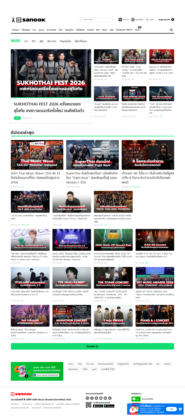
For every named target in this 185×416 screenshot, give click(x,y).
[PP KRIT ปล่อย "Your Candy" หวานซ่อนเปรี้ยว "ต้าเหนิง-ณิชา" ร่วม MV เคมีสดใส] (134, 56)
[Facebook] (87, 398)
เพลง (71, 363)
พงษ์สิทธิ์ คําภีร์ (107, 369)
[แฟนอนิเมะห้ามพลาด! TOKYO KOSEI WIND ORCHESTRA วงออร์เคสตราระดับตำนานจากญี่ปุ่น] (113, 202)
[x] (92, 398)
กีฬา (60, 29)
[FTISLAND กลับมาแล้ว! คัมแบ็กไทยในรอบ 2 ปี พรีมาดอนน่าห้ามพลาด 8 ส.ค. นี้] (30, 278)
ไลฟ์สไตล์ (80, 29)
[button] (81, 19)
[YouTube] (101, 398)
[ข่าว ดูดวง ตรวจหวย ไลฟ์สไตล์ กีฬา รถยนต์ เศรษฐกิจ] (28, 19)
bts (157, 363)
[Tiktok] (110, 398)
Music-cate (136, 187)
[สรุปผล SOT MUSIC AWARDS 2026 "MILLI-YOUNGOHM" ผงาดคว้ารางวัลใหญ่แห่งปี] (155, 278)
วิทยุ (80, 363)
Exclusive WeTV (124, 29)
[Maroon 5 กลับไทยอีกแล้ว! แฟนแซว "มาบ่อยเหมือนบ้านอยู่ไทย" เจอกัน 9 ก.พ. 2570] (161, 56)
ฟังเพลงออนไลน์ (105, 363)
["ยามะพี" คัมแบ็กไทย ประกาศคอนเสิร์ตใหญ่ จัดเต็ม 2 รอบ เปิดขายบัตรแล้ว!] (106, 93)
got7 (94, 369)
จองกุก (167, 363)
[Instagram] (96, 398)
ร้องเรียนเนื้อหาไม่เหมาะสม (44, 404)
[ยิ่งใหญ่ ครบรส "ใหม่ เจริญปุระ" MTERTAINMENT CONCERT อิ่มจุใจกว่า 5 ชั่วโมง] (30, 316)
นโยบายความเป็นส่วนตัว (20, 407)
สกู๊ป (146, 263)
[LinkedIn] (105, 398)
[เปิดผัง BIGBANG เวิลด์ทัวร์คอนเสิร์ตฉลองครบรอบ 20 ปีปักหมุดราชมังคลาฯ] (134, 93)
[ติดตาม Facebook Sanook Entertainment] (37, 371)
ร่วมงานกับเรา (27, 404)
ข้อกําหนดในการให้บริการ (53, 407)
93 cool (90, 363)
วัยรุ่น (104, 29)
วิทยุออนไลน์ (123, 363)
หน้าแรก (15, 29)
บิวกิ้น (85, 369)
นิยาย (137, 29)
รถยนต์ (90, 29)
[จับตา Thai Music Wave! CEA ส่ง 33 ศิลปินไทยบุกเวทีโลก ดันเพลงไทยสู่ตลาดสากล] (37, 155)
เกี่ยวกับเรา (15, 404)
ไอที (97, 29)
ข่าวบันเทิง (51, 29)
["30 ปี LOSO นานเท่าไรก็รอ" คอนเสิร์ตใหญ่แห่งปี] (30, 202)
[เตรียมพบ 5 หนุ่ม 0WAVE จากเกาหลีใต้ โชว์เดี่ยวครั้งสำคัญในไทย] (113, 316)
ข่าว (34, 29)
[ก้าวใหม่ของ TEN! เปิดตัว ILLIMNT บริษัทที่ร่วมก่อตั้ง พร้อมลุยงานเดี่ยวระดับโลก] (71, 278)
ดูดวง (41, 29)
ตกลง (171, 409)
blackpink (73, 369)
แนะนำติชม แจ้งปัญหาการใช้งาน (68, 404)
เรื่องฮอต (26, 29)
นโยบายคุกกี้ (36, 407)
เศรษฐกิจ (69, 29)
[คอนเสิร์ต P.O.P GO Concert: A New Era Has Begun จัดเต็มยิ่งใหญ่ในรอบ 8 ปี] (155, 240)
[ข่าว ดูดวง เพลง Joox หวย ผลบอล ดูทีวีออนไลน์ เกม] (21, 394)
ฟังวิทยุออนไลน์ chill (142, 363)
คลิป (112, 29)
